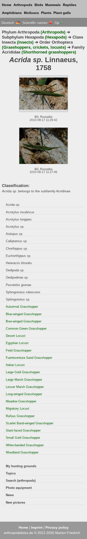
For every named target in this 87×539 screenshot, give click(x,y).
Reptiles (69, 5)
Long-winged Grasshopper (24, 394)
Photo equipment (19, 488)
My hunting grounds (21, 466)
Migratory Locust (17, 408)
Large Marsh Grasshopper (24, 379)
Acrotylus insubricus (20, 212)
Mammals (53, 5)
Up (57, 23)
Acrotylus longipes (19, 219)
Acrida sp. (13, 204)
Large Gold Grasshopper (23, 372)
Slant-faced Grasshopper (23, 430)
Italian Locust (15, 365)
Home (6, 5)
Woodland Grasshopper (22, 452)
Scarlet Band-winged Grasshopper (29, 423)
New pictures (15, 502)
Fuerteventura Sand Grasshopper (29, 357)
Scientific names (35, 23)
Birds (39, 5)
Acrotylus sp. (15, 226)
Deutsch (8, 23)
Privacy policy (57, 527)
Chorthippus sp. (17, 248)
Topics (11, 473)
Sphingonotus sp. (18, 299)
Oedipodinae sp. (17, 277)
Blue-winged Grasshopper (24, 314)
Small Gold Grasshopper (23, 437)
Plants (46, 13)
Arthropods (23, 5)
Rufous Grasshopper (20, 416)
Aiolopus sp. (14, 234)
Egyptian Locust (17, 343)
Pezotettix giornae (18, 285)
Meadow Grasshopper (21, 401)
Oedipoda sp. (15, 270)
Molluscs (31, 13)
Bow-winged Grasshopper (23, 321)
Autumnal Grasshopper (22, 306)
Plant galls (62, 13)
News (10, 495)
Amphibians (12, 13)
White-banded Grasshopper (25, 445)
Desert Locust (15, 336)
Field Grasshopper (18, 350)
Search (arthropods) (21, 480)
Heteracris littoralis (19, 263)
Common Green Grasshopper (26, 328)
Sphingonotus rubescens (23, 292)
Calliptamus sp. (17, 241)
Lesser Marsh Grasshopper (25, 387)
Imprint (37, 527)
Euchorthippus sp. (18, 256)
